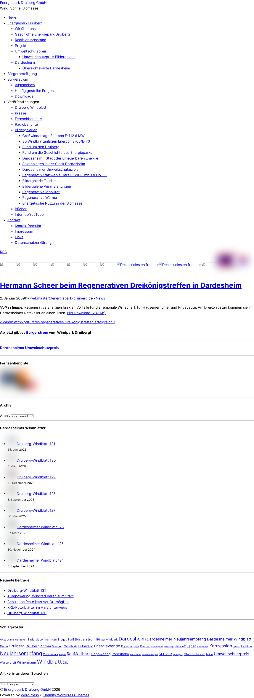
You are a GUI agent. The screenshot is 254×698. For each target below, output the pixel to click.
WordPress (30, 695)
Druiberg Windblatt (30, 107)
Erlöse (136, 647)
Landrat (236, 647)
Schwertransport (150, 654)
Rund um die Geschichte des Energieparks (57, 152)
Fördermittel (157, 647)
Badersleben (36, 639)
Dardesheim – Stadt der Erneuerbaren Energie (60, 158)
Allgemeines (25, 85)
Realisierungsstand (30, 40)
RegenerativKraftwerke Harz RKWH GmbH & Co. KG (64, 175)
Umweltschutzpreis (31, 51)
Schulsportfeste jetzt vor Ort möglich (38, 602)
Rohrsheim (120, 654)
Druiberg (17, 646)
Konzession (220, 645)
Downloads (24, 96)
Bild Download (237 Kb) (86, 313)
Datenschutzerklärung (33, 242)
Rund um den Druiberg (41, 147)
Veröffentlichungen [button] (23, 102)
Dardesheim (25, 62)
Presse (20, 113)
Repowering (101, 654)
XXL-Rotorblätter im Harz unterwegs (37, 607)
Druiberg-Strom (38, 646)
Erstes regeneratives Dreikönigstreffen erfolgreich (72, 322)
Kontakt (13, 220)
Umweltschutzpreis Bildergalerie (48, 57)
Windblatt (49, 661)
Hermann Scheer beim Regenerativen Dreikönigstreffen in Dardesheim (121, 285)
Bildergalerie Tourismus (41, 181)
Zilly (65, 662)
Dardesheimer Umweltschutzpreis (50, 169)
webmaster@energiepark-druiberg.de (61, 298)
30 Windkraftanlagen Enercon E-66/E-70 (56, 141)
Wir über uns (25, 29)
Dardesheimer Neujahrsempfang (176, 639)
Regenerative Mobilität (41, 192)
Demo (4, 646)
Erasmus (127, 646)
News (12, 17)
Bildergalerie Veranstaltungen (46, 186)
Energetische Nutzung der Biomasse (52, 203)
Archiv (5, 416)
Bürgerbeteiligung (22, 74)
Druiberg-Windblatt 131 (36, 444)
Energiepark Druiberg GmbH (27, 689)
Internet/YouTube (29, 214)
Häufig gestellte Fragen (34, 91)
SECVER (165, 654)
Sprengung (178, 654)
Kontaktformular (28, 226)
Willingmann (26, 662)
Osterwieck (50, 654)
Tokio (209, 654)
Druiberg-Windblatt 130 (36, 460)
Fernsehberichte (28, 119)
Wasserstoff (8, 662)
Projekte (21, 46)
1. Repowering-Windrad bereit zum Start (40, 596)
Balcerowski (51, 640)
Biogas (62, 639)
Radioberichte (26, 124)
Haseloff (180, 646)
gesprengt (169, 647)
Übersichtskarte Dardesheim (46, 68)
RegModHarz (78, 653)
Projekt (62, 654)
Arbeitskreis (21, 640)
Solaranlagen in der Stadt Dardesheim (53, 164)
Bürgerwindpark (107, 639)
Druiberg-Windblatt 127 (36, 510)
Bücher (21, 209)
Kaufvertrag (202, 647)
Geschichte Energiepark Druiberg (42, 34)
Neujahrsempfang (21, 653)
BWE (71, 639)
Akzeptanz (7, 639)
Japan (191, 646)
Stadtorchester (194, 654)
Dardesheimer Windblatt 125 (40, 544)
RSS (3, 252)
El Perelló (85, 646)
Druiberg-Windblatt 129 (36, 477)
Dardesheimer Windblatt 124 (40, 560)
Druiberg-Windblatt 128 (36, 494)
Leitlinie (246, 646)
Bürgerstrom (17, 79)
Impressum (24, 231)
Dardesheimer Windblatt (229, 639)
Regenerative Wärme (39, 197)
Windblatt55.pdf (14, 322)
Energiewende (107, 646)
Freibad (145, 646)
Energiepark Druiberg (25, 23)
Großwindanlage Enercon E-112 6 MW (53, 136)
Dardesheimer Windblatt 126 (40, 527)
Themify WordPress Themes (66, 695)
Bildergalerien (26, 130)
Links (19, 237)
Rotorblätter (135, 654)
